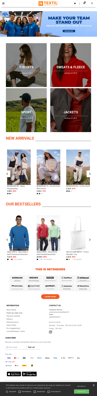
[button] (75, 3)
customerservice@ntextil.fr (59, 312)
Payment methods (13, 316)
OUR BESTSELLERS (23, 204)
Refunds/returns (13, 322)
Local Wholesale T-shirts (16, 331)
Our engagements (13, 328)
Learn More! (50, 297)
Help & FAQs (11, 325)
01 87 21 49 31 (54, 322)
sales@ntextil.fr (55, 317)
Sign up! (31, 347)
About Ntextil (11, 310)
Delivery (10, 319)
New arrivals (20, 138)
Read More (47, 388)
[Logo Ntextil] (48, 3)
